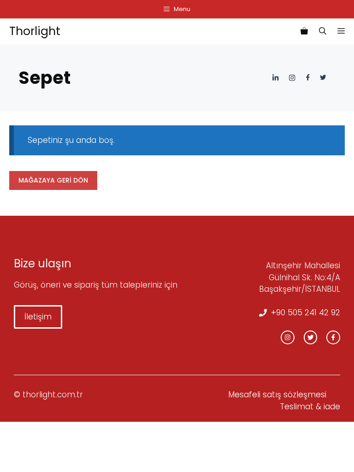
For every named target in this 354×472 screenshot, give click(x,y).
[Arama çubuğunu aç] (322, 31)
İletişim (38, 316)
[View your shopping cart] (304, 31)
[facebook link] (333, 337)
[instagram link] (288, 337)
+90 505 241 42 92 (305, 312)
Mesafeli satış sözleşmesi (277, 394)
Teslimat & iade (310, 406)
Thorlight (34, 31)
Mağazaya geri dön (53, 180)
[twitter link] (311, 337)
